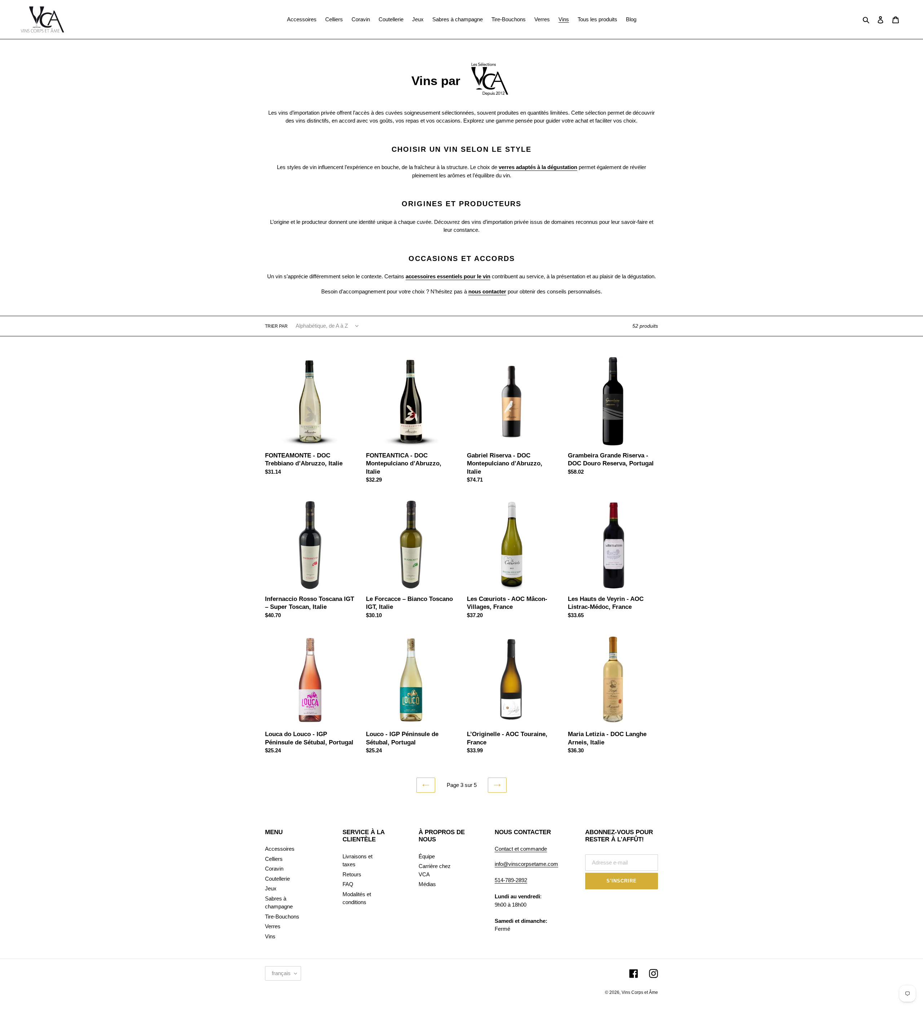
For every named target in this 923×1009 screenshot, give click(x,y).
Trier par (276, 326)
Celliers (274, 859)
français (281, 973)
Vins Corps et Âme (640, 992)
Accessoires (280, 849)
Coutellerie (277, 879)
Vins (270, 936)
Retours (352, 874)
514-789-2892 (511, 880)
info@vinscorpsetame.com (526, 864)
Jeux (271, 888)
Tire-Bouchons (282, 916)
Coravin (274, 869)
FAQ (348, 884)
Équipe (427, 856)
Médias (427, 884)
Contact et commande (521, 849)
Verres (273, 926)
